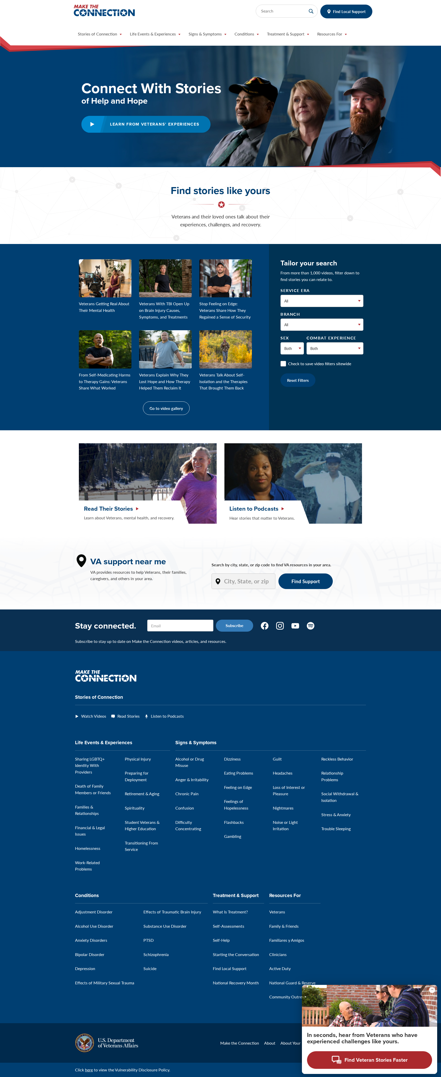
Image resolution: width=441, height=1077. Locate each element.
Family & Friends (284, 926)
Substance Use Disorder (165, 926)
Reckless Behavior (337, 759)
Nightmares (283, 808)
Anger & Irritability (192, 779)
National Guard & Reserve (292, 983)
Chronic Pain (187, 794)
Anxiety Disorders (91, 940)
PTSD (148, 940)
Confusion (184, 808)
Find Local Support (349, 11)
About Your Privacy (297, 1043)
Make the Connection (239, 1043)
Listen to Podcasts (167, 716)
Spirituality (134, 808)
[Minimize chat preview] (432, 990)
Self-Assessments (228, 926)
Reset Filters (298, 380)
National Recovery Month (236, 983)
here (89, 1070)
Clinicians (278, 954)
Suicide (149, 968)
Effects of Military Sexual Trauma (104, 983)
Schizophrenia (156, 954)
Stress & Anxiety (336, 814)
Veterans (277, 912)
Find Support (305, 581)
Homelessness (87, 848)
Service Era (295, 290)
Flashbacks (234, 822)
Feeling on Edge (238, 787)
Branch (290, 314)
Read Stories (128, 716)
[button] (100, 35)
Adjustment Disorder (94, 912)
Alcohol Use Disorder (94, 926)
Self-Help (221, 940)
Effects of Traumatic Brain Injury (172, 912)
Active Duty (280, 968)
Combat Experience (331, 338)
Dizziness (232, 759)
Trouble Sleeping (336, 828)
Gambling (232, 836)
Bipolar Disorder (89, 954)
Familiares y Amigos (286, 940)
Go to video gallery (166, 408)
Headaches (282, 773)
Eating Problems (238, 773)
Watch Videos (93, 716)
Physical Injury (138, 759)
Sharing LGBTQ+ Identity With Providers (90, 765)
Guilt (277, 759)
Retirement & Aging (142, 794)
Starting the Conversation (236, 954)
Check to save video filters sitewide (319, 363)
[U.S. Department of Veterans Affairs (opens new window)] (106, 1042)
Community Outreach (288, 997)
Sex (284, 338)
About (269, 1043)
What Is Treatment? (230, 912)
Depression (85, 968)
